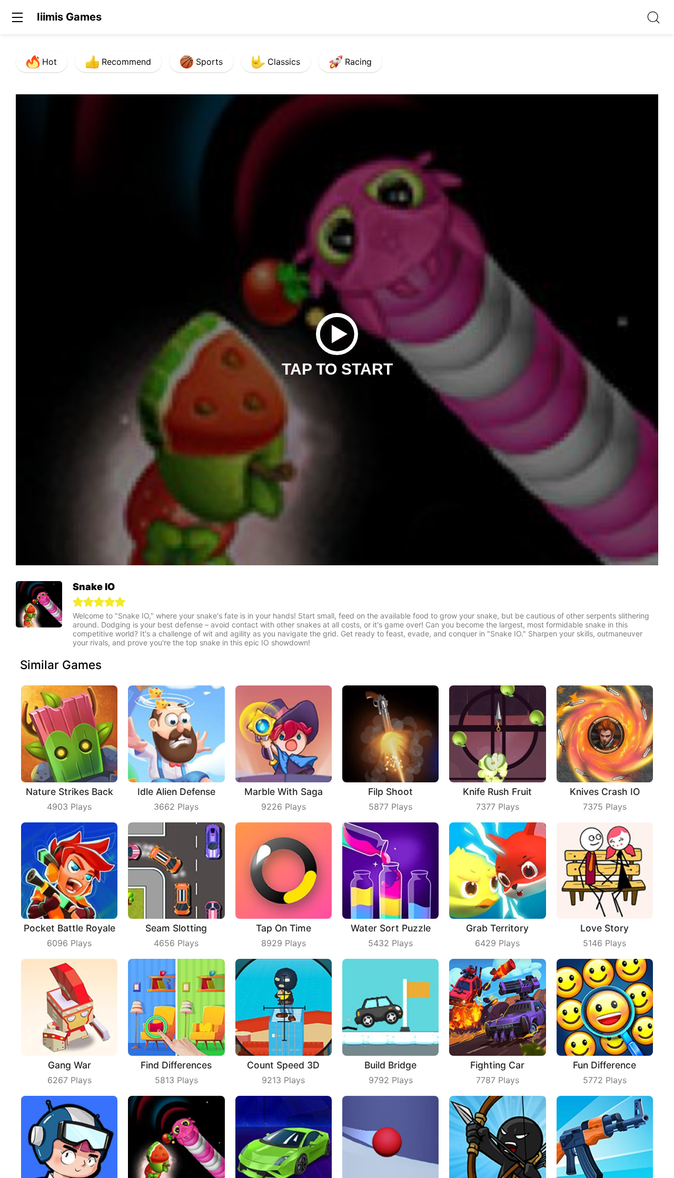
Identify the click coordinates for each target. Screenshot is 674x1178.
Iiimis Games (69, 17)
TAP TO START (337, 369)
